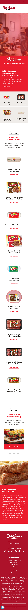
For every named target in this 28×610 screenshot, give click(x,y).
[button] (9, 453)
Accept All (14, 601)
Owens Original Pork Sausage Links (21, 103)
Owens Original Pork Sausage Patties (14, 363)
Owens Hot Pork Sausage (6, 103)
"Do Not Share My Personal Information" (13, 599)
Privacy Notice (14, 588)
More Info (14, 607)
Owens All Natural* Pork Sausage (21, 119)
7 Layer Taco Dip (14, 447)
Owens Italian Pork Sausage (14, 279)
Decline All (14, 604)
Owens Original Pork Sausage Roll (14, 391)
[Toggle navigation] (24, 8)
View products (7, 86)
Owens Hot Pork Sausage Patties (14, 252)
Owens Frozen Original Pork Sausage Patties (7, 119)
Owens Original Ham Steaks (14, 307)
